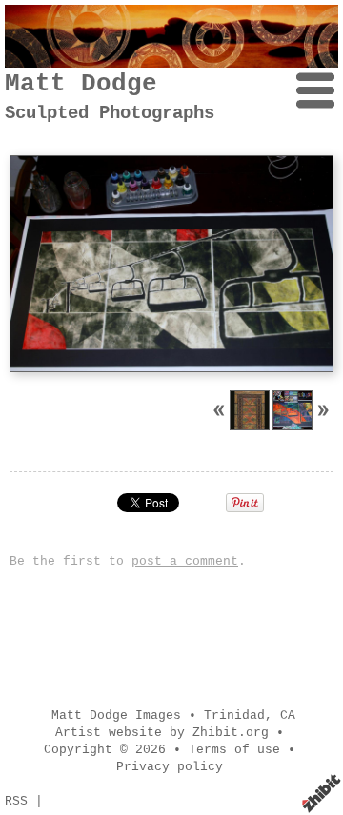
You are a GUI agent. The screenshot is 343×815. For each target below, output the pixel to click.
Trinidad (234, 715)
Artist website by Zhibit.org (162, 733)
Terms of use (234, 750)
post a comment (184, 561)
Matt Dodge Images (116, 715)
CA (287, 715)
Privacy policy (169, 767)
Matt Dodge (81, 84)
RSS (16, 801)
